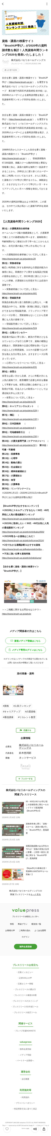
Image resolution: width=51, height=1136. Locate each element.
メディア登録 (25, 1055)
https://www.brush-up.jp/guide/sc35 (19, 402)
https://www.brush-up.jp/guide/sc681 (19, 293)
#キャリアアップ (11, 711)
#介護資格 (30, 711)
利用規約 (25, 1097)
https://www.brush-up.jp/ (20, 82)
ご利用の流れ (24, 930)
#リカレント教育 (26, 717)
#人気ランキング (22, 706)
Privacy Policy (37, 1125)
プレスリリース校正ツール (25, 1012)
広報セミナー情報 (25, 984)
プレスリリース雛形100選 (25, 995)
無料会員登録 (25, 946)
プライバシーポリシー (25, 1103)
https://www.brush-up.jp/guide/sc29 (19, 259)
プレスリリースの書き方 (25, 989)
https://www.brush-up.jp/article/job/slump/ (21, 558)
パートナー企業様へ (25, 1060)
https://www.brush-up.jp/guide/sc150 (19, 436)
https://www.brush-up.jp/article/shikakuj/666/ (23, 532)
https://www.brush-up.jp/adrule (16, 614)
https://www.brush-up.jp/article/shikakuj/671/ (23, 519)
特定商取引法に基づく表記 (25, 1109)
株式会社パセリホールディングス (28, 60)
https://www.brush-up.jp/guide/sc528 (19, 410)
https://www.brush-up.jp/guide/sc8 (18, 428)
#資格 (6, 706)
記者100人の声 (25, 978)
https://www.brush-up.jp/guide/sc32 (19, 445)
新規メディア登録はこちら (27, 641)
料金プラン (22, 924)
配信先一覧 (36, 924)
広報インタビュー (25, 972)
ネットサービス (10, 70)
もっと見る (36, 894)
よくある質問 (40, 930)
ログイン (25, 937)
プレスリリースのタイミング (25, 1001)
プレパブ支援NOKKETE (25, 1031)
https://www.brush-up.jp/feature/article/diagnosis (23, 549)
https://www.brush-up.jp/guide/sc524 (19, 328)
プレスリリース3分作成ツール (25, 1007)
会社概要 (25, 1079)
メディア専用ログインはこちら (27, 650)
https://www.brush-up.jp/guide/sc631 (19, 367)
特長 (12, 924)
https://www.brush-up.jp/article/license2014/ (23, 540)
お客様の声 (10, 930)
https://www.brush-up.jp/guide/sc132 (19, 419)
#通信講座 (8, 717)
